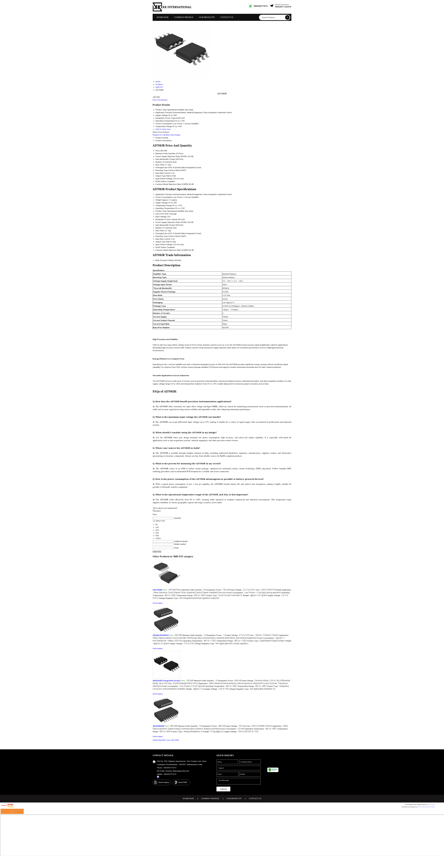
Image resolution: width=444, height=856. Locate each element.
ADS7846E (157, 590)
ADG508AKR (158, 726)
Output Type (160, 176)
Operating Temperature (165, 208)
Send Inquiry (175, 135)
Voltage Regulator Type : (189, 598)
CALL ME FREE (172, 740)
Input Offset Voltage (163, 178)
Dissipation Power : (218, 590)
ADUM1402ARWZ (161, 635)
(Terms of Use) (431, 804)
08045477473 (261, 6)
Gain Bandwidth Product (165, 159)
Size (157, 214)
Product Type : (224, 595)
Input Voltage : (243, 590)
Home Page (162, 17)
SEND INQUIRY (159, 740)
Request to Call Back (161, 135)
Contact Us (226, 17)
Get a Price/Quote (160, 100)
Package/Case (161, 167)
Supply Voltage (161, 202)
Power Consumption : (253, 592)
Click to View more (163, 129)
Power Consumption (163, 197)
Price (157, 150)
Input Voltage (160, 216)
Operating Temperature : (199, 641)
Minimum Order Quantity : (194, 590)
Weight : (255, 595)
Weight (158, 200)
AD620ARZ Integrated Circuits (166, 680)
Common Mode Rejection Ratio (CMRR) (171, 184)
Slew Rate (159, 165)
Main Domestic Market (164, 260)
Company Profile (183, 17)
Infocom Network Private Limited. (426, 806)
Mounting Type (161, 170)
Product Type (161, 211)
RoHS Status (160, 181)
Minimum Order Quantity (165, 153)
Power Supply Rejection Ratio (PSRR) (171, 156)
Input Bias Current (162, 173)
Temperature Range (163, 205)
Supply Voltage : (182, 643)
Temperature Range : (190, 595)
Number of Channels (163, 162)
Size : (268, 590)
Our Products (206, 17)
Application (160, 194)
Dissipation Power (163, 219)
